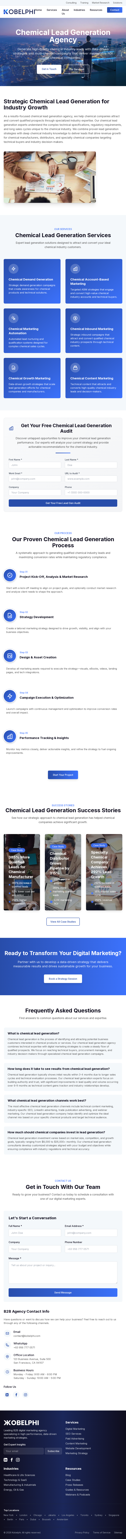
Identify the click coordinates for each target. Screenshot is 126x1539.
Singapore (114, 1515)
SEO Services (73, 1433)
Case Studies (72, 1479)
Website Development (78, 1448)
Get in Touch (49, 69)
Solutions (117, 2)
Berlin (10, 1519)
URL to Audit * (72, 473)
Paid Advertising (74, 1438)
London (23, 1515)
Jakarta (52, 1515)
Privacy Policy (82, 1532)
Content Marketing (76, 1443)
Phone (68, 487)
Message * (15, 1258)
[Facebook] (16, 1394)
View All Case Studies (63, 921)
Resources (96, 9)
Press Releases (74, 1484)
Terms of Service (101, 1532)
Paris (21, 1519)
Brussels (46, 1519)
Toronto (84, 1515)
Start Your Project (63, 774)
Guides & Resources (77, 1489)
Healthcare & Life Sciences (19, 1475)
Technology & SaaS (15, 1479)
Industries (79, 9)
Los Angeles (68, 1515)
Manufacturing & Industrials (20, 1484)
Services (52, 9)
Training (84, 2)
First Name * (15, 459)
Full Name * (15, 1226)
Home (38, 9)
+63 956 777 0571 (24, 1347)
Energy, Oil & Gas (14, 1489)
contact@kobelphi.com (27, 1335)
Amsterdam (62, 1519)
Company (14, 487)
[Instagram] (25, 1394)
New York (9, 1515)
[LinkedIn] (7, 1394)
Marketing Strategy (76, 1453)
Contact (114, 9)
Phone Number (73, 1242)
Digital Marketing (75, 1428)
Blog (68, 1475)
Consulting (71, 2)
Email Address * (74, 1226)
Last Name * (71, 459)
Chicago (37, 1515)
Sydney (98, 1515)
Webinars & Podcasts (77, 1494)
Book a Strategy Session (63, 978)
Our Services (76, 69)
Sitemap (118, 1532)
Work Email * (15, 473)
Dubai (33, 1519)
